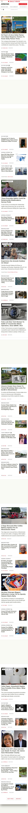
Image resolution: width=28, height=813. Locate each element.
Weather (3, 51)
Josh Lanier (4, 334)
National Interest (6, 152)
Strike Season (10, 176)
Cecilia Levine (5, 47)
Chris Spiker (4, 605)
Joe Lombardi (5, 62)
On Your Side (23, 6)
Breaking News (4, 6)
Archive (18, 798)
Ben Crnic (4, 286)
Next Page (10, 798)
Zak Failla (4, 445)
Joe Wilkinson (5, 300)
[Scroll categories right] (27, 7)
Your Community (14, 6)
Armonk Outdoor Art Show (13, 272)
